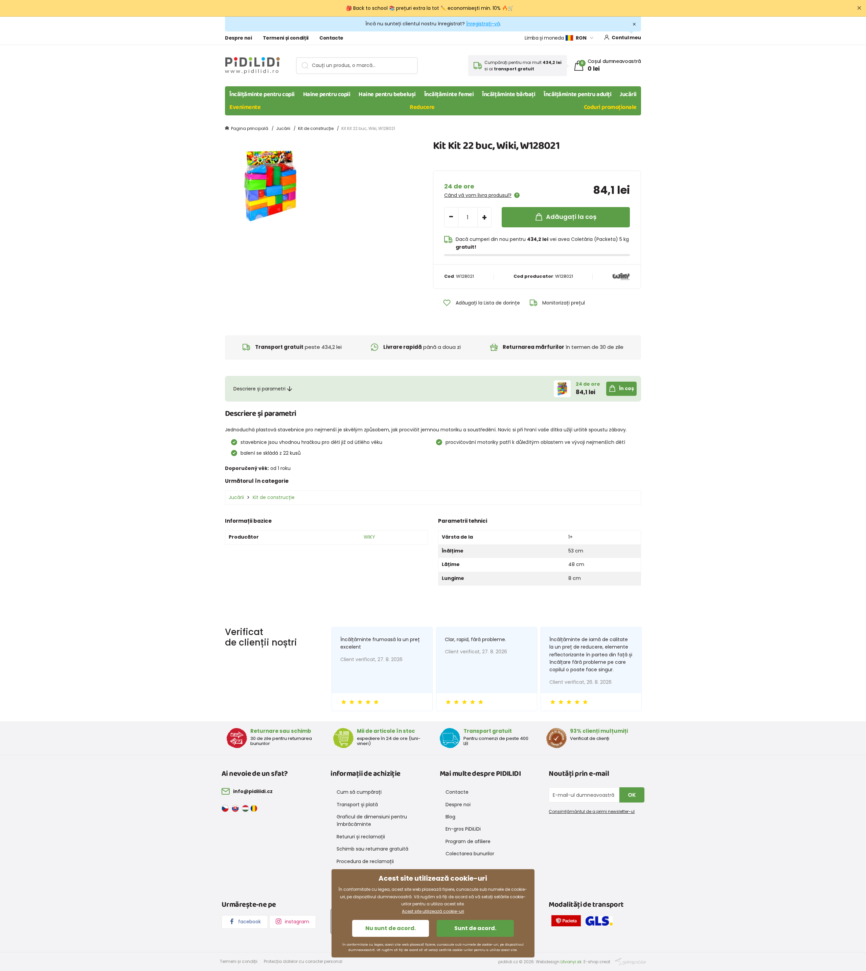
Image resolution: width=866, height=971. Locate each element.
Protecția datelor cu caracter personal (303, 961)
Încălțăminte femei (449, 94)
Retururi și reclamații (361, 836)
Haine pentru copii (326, 94)
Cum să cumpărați (359, 792)
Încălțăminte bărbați (508, 94)
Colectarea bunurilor (470, 853)
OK (632, 795)
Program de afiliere (468, 841)
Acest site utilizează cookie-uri (433, 911)
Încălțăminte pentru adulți (577, 94)
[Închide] (859, 8)
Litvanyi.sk (571, 962)
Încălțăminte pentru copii (262, 94)
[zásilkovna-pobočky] (567, 922)
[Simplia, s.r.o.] (630, 961)
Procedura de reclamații (365, 861)
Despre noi (238, 38)
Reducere (422, 107)
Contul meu (626, 37)
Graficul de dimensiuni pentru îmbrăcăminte (372, 820)
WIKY (369, 537)
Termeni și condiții (286, 38)
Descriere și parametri (259, 388)
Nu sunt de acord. (390, 928)
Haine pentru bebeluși (387, 94)
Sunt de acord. (475, 928)
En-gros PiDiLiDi (463, 829)
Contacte (331, 38)
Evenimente (245, 107)
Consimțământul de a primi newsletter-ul (592, 811)
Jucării (628, 94)
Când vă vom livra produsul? (477, 195)
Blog (450, 816)
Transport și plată (357, 804)
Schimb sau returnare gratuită (372, 848)
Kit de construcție (316, 128)
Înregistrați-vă (483, 23)
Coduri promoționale (610, 107)
